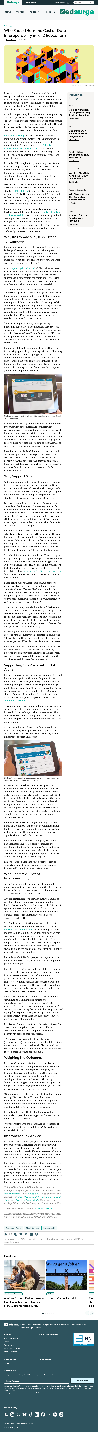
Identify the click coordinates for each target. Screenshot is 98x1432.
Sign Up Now (82, 1380)
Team (6, 1341)
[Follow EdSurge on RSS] (6, 1414)
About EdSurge (11, 1338)
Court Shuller (73, 182)
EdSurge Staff (74, 140)
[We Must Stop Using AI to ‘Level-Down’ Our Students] (80, 176)
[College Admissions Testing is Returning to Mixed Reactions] (80, 113)
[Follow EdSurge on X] (18, 1414)
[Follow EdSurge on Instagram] (12, 1414)
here (57, 1239)
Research (50, 11)
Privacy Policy (48, 1388)
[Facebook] (36, 1234)
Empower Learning (14, 135)
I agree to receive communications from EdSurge (25, 1393)
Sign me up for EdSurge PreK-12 (18, 1375)
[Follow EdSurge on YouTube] (49, 1414)
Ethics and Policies (12, 1348)
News (8, 11)
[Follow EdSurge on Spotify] (55, 1414)
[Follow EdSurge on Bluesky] (24, 1414)
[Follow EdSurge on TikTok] (31, 1414)
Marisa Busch (11, 40)
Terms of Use (35, 1388)
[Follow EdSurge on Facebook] (43, 1414)
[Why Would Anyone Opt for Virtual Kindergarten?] (80, 197)
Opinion (20, 11)
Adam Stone (73, 224)
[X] (26, 1234)
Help (31, 1424)
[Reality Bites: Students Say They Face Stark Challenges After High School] (80, 155)
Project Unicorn (12, 1193)
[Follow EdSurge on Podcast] (61, 1414)
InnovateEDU (34, 1193)
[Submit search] (91, 3)
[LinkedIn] (31, 1234)
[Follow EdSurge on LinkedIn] (37, 1414)
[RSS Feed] (5, 1234)
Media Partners (11, 1351)
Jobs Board (45, 1359)
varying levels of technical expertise (43, 571)
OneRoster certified (14, 700)
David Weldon (74, 119)
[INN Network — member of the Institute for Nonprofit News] (84, 1339)
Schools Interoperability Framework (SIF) (27, 147)
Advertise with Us (48, 1334)
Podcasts (34, 11)
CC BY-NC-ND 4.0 (43, 1208)
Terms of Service (21, 1424)
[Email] (10, 1234)
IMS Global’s (21, 190)
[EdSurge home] (13, 2)
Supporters (9, 1345)
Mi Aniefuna (73, 203)
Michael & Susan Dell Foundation (34, 1196)
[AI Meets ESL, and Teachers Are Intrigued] (80, 216)
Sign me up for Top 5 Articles (46, 1375)
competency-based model (21, 268)
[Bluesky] (20, 1234)
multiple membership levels (19, 929)
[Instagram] (15, 1234)
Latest (7, 1363)
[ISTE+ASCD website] (31, 2)
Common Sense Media (27, 1200)
